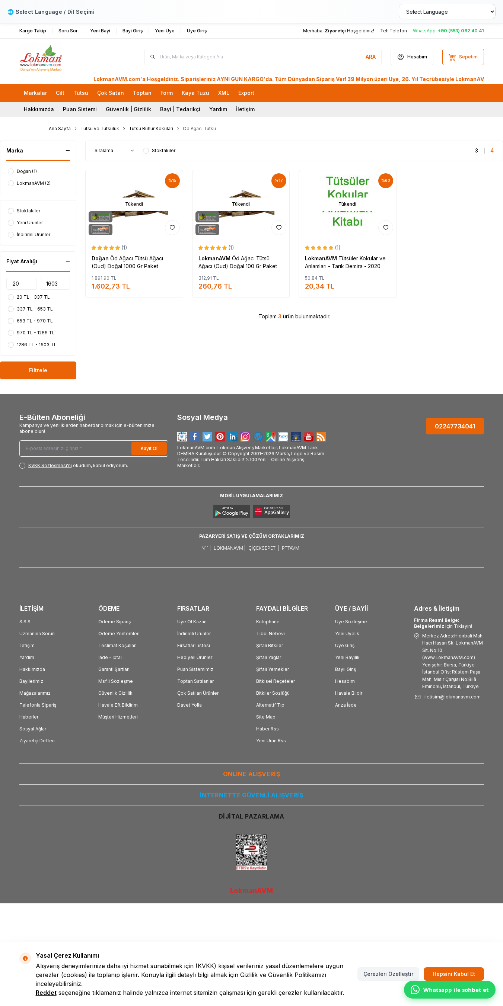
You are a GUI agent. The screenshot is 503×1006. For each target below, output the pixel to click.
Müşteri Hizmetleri (118, 717)
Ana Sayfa (60, 128)
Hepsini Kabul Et (454, 974)
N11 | (206, 548)
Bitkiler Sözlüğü (273, 693)
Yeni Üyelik (347, 633)
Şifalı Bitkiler (269, 645)
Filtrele (38, 370)
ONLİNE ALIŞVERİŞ (251, 774)
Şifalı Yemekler (272, 669)
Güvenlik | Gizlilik (128, 109)
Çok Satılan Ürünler (198, 693)
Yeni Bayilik (347, 657)
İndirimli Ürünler (194, 633)
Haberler (28, 717)
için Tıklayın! (443, 623)
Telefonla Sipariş (37, 705)
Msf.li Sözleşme (115, 681)
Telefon (398, 30)
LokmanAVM (215, 258)
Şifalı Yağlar (268, 657)
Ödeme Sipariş (114, 621)
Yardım (218, 109)
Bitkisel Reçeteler (275, 681)
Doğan (101, 258)
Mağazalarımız (35, 693)
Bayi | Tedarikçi (180, 109)
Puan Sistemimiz (195, 669)
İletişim (245, 109)
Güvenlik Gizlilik (115, 693)
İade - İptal (110, 657)
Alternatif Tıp (270, 705)
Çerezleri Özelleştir (388, 974)
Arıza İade (346, 705)
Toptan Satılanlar (195, 681)
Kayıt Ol (149, 448)
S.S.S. (25, 621)
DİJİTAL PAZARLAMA (251, 816)
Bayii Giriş (345, 669)
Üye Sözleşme (351, 621)
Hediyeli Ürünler (194, 657)
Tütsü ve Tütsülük (99, 128)
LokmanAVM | (229, 548)
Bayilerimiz (31, 681)
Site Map (266, 717)
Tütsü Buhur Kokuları (151, 128)
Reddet (46, 992)
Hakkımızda (39, 109)
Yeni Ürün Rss (271, 740)
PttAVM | (292, 548)
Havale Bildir (348, 693)
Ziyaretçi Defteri (37, 740)
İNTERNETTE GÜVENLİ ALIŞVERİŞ (251, 795)
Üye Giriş (344, 645)
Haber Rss (267, 729)
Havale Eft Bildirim (118, 705)
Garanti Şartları (114, 669)
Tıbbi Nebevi (270, 633)
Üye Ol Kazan (192, 621)
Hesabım (345, 681)
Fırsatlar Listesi (193, 645)
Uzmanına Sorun (37, 633)
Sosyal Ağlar (32, 729)
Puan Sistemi (80, 109)
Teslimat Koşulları (117, 645)
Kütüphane (268, 621)
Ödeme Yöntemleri (119, 633)
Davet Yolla (189, 705)
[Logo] (64, 57)
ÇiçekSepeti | (263, 548)
